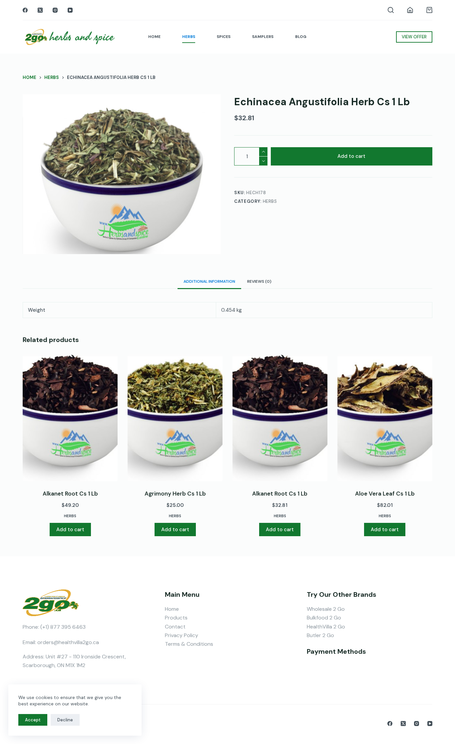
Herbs (270, 201)
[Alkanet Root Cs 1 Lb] (70, 418)
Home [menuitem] (154, 36)
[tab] (209, 281)
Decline (65, 720)
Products (176, 617)
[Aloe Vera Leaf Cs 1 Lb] (384, 418)
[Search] (391, 10)
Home (172, 608)
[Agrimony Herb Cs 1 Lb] (175, 418)
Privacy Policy (181, 635)
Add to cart (351, 156)
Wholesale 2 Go (326, 608)
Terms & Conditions (189, 643)
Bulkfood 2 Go (324, 617)
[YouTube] (70, 10)
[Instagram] (55, 10)
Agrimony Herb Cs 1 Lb (175, 493)
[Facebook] (25, 10)
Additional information (209, 281)
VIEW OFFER (414, 37)
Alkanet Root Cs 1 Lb (70, 493)
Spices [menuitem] (223, 36)
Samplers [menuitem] (262, 36)
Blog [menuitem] (300, 36)
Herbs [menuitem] (188, 36)
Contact (175, 626)
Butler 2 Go (320, 635)
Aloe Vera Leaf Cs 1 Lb (385, 493)
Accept (33, 720)
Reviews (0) (259, 281)
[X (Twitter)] (40, 10)
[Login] (410, 10)
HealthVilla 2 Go (326, 626)
